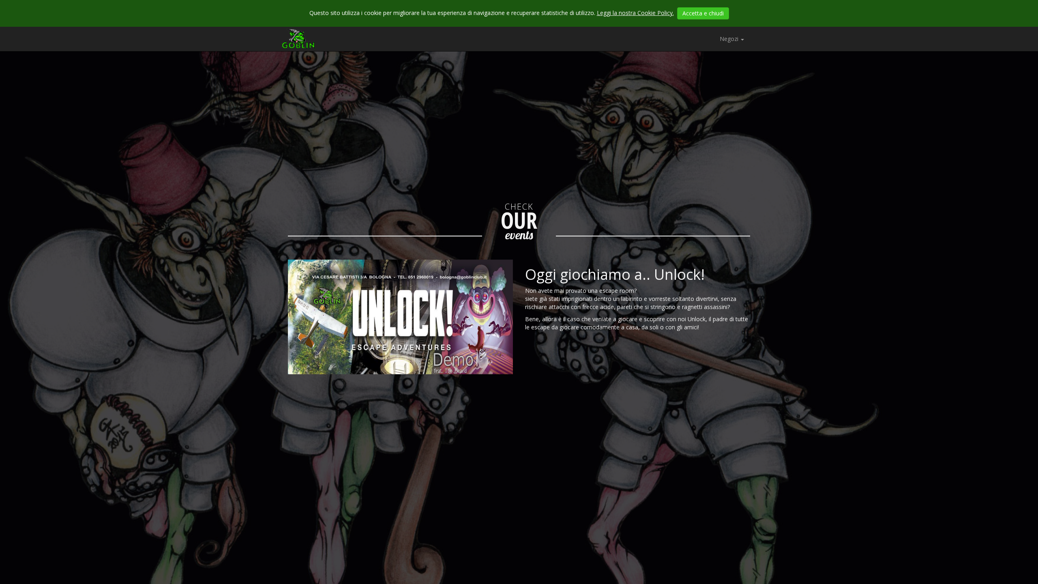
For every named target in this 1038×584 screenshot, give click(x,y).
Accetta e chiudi (703, 13)
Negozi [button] (730, 39)
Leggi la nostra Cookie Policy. (635, 13)
